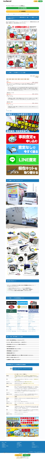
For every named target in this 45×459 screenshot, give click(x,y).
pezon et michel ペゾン (10, 318)
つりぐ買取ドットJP (9, 14)
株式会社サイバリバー (42, 451)
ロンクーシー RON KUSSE (22, 331)
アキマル (18, 320)
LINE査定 (3, 443)
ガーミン (18, 321)
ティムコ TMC (8, 329)
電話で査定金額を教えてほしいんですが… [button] (14, 348)
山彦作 (29, 323)
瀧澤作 (7, 324)
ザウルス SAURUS (31, 321)
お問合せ (33, 443)
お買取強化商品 (19, 442)
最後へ (11, 110)
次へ (9, 110)
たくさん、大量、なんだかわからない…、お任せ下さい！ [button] (17, 342)
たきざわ (7, 320)
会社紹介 (33, 442)
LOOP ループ (19, 326)
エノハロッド (30, 320)
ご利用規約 (33, 444)
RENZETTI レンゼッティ (32, 326)
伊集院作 (18, 323)
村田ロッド (19, 313)
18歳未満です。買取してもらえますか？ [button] (14, 359)
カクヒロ (7, 321)
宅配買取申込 (4, 444)
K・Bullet (18, 318)
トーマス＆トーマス (20, 329)
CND (29, 324)
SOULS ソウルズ (31, 315)
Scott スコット (8, 315)
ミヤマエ (18, 315)
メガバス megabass (31, 329)
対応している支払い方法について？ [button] (13, 357)
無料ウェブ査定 (4, 442)
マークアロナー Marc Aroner (11, 331)
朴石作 (7, 313)
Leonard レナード (31, 313)
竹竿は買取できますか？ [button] (11, 346)
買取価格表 (18, 443)
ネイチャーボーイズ (32, 331)
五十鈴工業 (8, 323)
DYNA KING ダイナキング (11, 326)
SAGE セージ (30, 318)
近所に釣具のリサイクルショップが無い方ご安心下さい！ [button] (17, 344)
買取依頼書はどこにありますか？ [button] (12, 350)
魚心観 (18, 324)
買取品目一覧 (15, 14)
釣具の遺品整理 (19, 444)
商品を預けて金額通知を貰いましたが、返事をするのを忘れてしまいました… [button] (20, 355)
